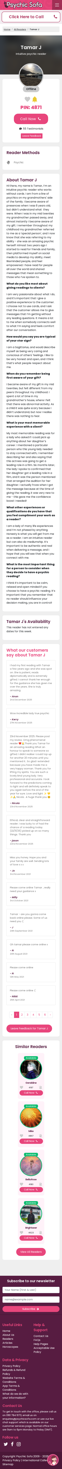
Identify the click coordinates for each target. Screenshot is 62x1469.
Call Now (28, 118)
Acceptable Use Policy (44, 1350)
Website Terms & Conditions (13, 1380)
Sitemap (7, 1464)
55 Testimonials (32, 129)
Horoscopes (10, 1347)
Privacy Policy (11, 1366)
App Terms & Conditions (11, 1388)
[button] (31, 17)
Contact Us (41, 1336)
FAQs (37, 1340)
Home (7, 29)
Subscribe (29, 1309)
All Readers (20, 29)
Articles (7, 1343)
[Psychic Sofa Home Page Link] (25, 5)
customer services (13, 1426)
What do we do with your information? (15, 1396)
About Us (8, 1335)
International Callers (35, 1460)
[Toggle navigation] (57, 5)
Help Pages (41, 1344)
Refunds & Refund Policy (13, 1372)
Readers (7, 1339)
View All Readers (31, 1252)
